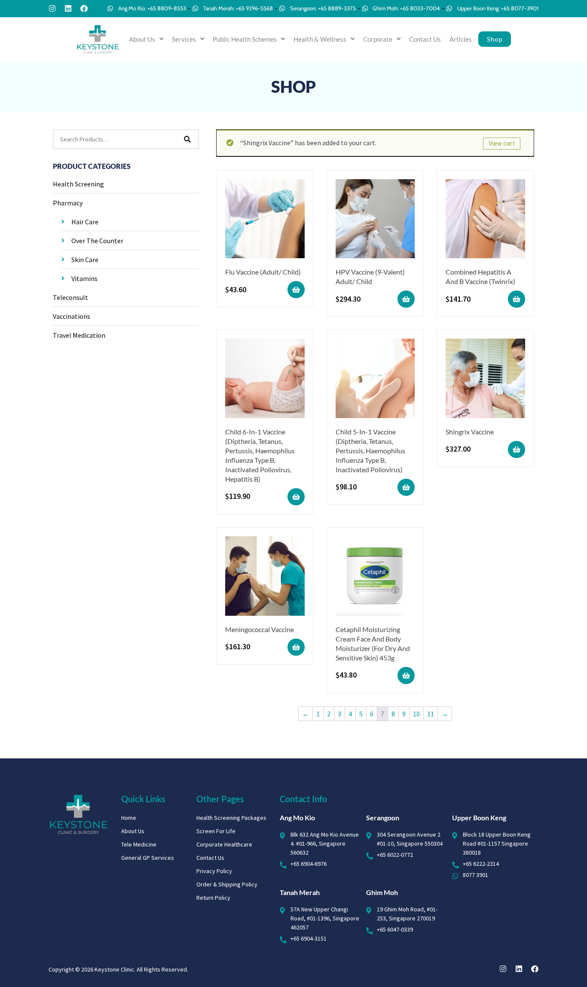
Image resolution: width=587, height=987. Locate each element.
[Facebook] (84, 8)
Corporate (377, 39)
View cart (502, 143)
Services (184, 39)
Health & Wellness (320, 39)
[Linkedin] (68, 8)
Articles (460, 39)
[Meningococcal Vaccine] (265, 577)
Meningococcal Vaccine (259, 629)
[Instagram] (52, 8)
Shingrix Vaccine (470, 432)
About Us (142, 39)
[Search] (187, 139)
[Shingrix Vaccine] (485, 380)
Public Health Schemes (245, 39)
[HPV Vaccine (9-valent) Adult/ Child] (375, 220)
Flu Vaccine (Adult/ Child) (263, 272)
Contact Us (425, 39)
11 (430, 713)
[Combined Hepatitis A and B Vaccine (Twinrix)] (485, 220)
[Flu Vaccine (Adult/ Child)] (265, 220)
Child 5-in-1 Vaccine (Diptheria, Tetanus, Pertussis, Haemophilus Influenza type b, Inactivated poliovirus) (370, 451)
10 (416, 713)
